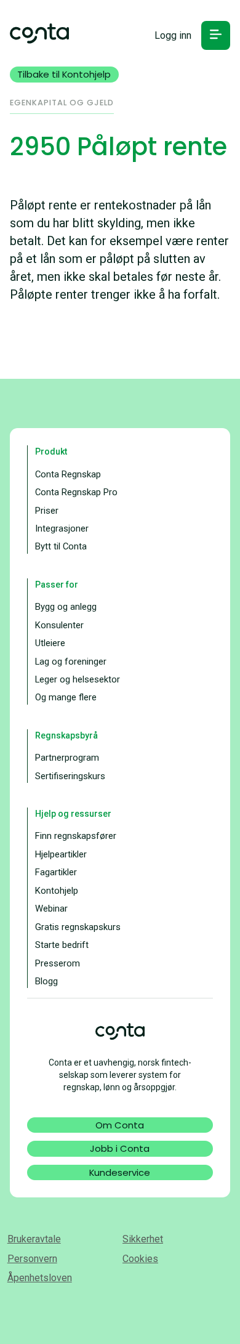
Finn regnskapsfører (75, 835)
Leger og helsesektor (77, 679)
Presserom (57, 963)
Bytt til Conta (61, 546)
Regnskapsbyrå (66, 735)
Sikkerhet (142, 1239)
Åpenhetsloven (39, 1278)
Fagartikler (56, 872)
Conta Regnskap (68, 474)
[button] (215, 35)
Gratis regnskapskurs (78, 927)
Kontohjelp (56, 890)
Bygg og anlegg (66, 606)
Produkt (51, 451)
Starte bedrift (62, 944)
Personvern (32, 1259)
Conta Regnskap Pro (76, 492)
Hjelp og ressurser (73, 814)
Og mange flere (66, 697)
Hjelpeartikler (61, 854)
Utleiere (50, 643)
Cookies (140, 1259)
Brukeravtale (34, 1239)
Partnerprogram (67, 757)
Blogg (46, 981)
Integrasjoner (62, 528)
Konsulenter (59, 625)
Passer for (56, 584)
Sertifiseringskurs (70, 776)
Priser (46, 510)
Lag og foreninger (70, 661)
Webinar (51, 908)
